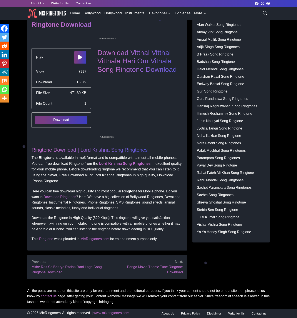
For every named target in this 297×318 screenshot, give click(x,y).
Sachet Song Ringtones (215, 195)
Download (61, 120)
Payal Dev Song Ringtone (217, 165)
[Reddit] (4, 46)
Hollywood (113, 13)
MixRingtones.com (94, 239)
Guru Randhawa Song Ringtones (222, 99)
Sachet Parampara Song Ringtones (224, 187)
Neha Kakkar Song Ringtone (219, 136)
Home (75, 13)
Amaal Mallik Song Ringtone (219, 39)
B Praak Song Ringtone (215, 54)
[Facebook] (4, 28)
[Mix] (4, 80)
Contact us (84, 3)
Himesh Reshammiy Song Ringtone (224, 113)
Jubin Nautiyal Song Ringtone (220, 121)
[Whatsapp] (4, 89)
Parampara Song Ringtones (218, 158)
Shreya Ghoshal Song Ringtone (221, 202)
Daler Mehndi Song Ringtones (220, 69)
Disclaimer (214, 313)
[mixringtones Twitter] (262, 3)
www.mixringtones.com (111, 313)
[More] (4, 98)
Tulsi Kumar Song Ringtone (218, 217)
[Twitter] (4, 37)
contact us (49, 296)
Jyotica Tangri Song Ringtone (219, 128)
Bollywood (92, 13)
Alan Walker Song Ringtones (219, 25)
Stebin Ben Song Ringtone (217, 210)
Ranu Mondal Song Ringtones (220, 180)
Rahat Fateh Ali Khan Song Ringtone (225, 173)
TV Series (182, 13)
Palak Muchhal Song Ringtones (221, 150)
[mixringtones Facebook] (257, 3)
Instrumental (135, 13)
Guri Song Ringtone (212, 91)
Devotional (158, 13)
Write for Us (60, 3)
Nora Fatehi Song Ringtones (219, 143)
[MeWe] (4, 72)
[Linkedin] (4, 54)
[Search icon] (265, 13)
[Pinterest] (4, 63)
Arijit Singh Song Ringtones (218, 47)
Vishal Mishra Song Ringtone (219, 224)
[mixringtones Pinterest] (268, 3)
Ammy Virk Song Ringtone (217, 32)
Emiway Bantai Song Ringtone (220, 84)
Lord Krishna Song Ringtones (124, 164)
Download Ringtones (59, 197)
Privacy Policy (190, 313)
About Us (37, 3)
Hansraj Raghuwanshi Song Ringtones (227, 106)
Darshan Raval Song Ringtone (220, 76)
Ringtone (46, 239)
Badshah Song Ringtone (216, 62)
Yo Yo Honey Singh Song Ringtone (224, 232)
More (198, 13)
